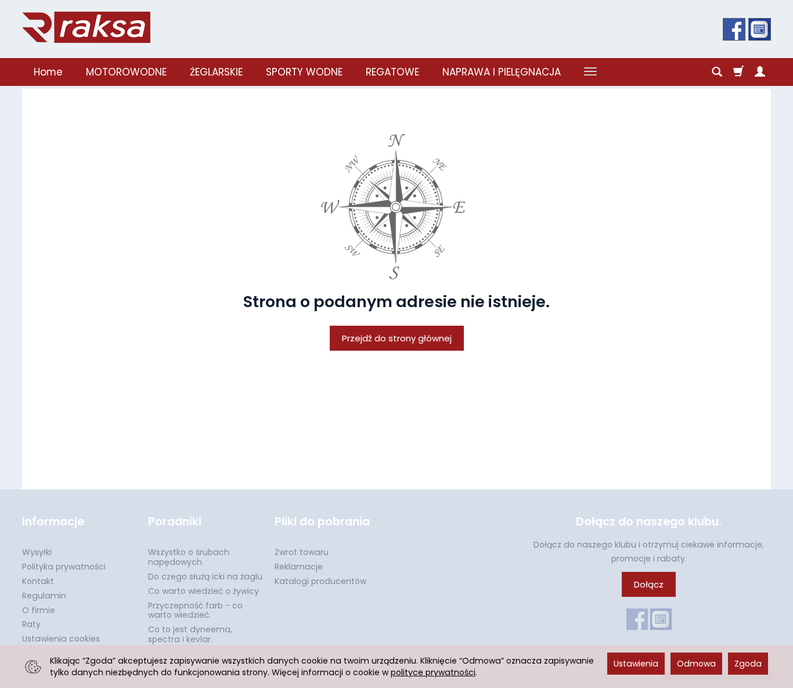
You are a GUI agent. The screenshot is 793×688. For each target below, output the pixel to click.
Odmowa (696, 663)
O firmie (38, 610)
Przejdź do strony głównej (397, 338)
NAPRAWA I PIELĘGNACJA (501, 72)
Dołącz (649, 584)
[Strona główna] (86, 27)
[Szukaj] (717, 72)
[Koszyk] (738, 72)
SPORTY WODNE (304, 72)
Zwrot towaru (302, 552)
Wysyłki (37, 552)
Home (48, 72)
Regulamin (44, 595)
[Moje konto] (760, 72)
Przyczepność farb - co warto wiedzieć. (195, 610)
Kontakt (38, 581)
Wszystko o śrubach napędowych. (188, 557)
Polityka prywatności (64, 566)
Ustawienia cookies (61, 638)
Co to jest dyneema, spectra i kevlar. (190, 634)
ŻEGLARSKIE (216, 72)
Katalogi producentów (320, 581)
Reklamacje (299, 566)
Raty (31, 624)
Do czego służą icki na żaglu (205, 576)
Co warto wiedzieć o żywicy (203, 591)
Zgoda (748, 663)
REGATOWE (392, 72)
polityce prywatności (433, 672)
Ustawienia (636, 663)
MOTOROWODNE (126, 72)
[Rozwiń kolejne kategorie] (590, 72)
